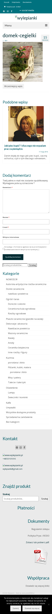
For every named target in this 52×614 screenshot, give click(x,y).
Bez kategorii (12, 421)
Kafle (8, 402)
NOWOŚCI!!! (11, 279)
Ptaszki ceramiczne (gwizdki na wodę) (24, 318)
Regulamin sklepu (40, 529)
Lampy (11, 392)
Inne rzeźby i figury (17, 352)
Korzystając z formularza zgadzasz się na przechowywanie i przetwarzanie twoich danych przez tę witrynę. (25, 248)
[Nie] (48, 604)
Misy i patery (14, 377)
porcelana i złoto (16, 362)
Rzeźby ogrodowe (17, 313)
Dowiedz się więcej (32, 608)
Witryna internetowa (11, 237)
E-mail (6, 227)
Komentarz (8, 187)
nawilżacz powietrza (18, 293)
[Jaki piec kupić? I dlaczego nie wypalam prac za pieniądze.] (26, 123)
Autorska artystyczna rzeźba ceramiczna (26, 284)
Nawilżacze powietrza (19, 328)
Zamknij (16, 608)
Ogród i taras (12, 299)
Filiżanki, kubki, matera (19, 367)
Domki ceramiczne (15, 288)
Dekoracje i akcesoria (16, 323)
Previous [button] (5, 137)
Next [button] (47, 137)
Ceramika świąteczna (18, 347)
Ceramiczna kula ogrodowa (21, 308)
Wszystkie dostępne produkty (21, 412)
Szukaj (32, 265)
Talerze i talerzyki (17, 382)
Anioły (11, 342)
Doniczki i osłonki (16, 303)
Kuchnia (10, 357)
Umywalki (11, 407)
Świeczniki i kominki (18, 397)
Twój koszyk (13, 7)
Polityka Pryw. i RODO (38, 535)
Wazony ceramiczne (18, 333)
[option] (26, 136)
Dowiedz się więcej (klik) (37, 585)
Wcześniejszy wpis (13, 86)
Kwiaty (11, 338)
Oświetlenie (12, 387)
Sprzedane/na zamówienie (19, 417)
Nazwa (6, 217)
